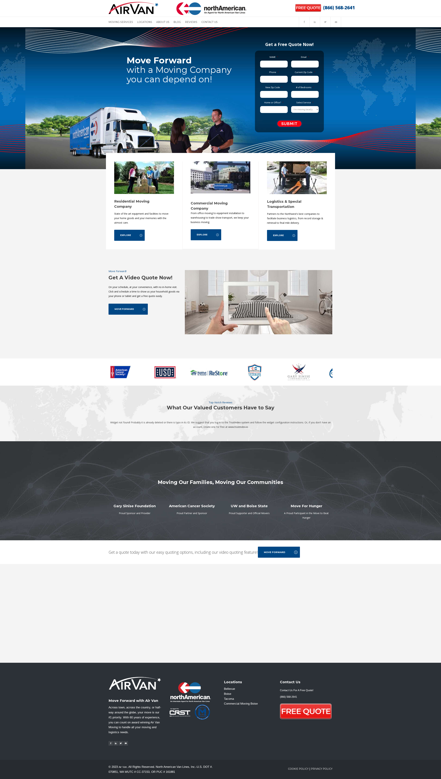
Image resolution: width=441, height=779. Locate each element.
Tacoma (229, 698)
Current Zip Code (305, 72)
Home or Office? (274, 102)
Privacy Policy (321, 768)
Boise (227, 693)
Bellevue (229, 688)
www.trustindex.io (238, 427)
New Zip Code (274, 87)
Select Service (305, 102)
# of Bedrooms (305, 87)
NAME (274, 57)
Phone (274, 72)
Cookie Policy (298, 768)
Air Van (123, 766)
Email (305, 57)
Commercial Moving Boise (241, 703)
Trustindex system (239, 422)
